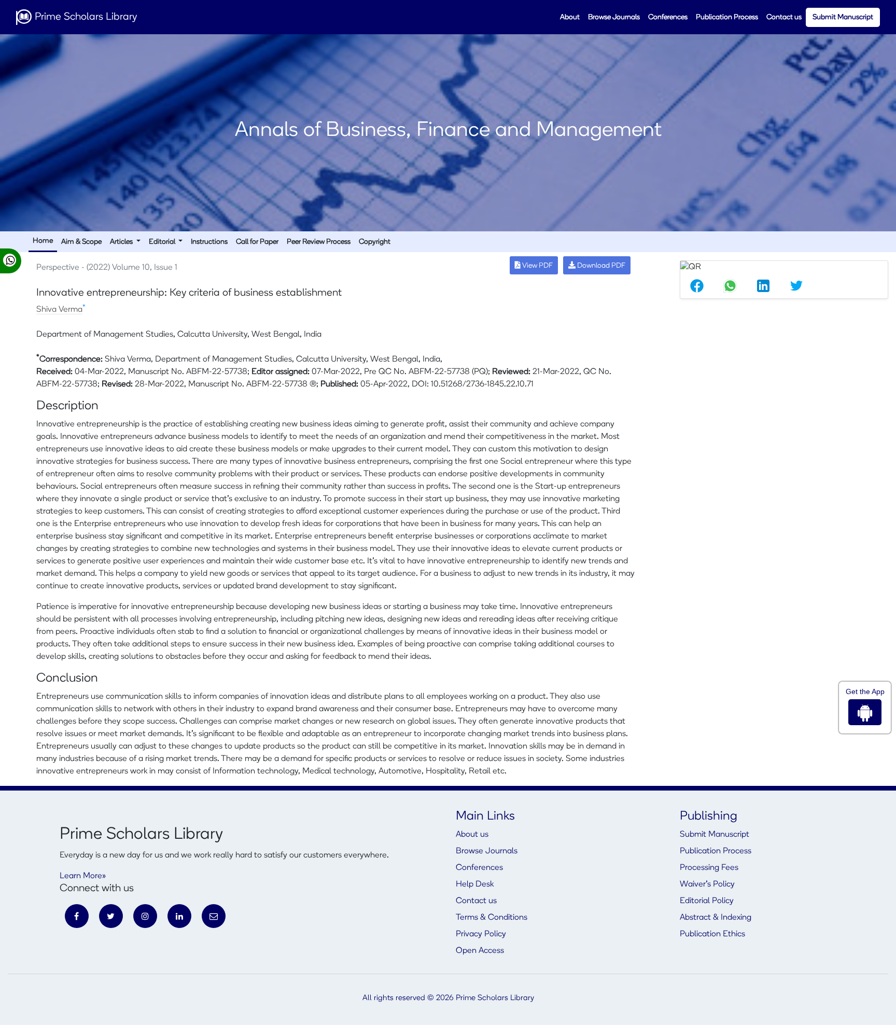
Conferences (668, 17)
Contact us (784, 17)
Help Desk (475, 884)
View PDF (537, 266)
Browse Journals (614, 17)
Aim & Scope (81, 242)
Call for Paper (257, 242)
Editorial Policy (707, 901)
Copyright (374, 242)
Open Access (480, 951)
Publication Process (727, 17)
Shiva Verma (59, 310)
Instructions (209, 242)
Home (43, 241)
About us (472, 834)
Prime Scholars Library (84, 17)
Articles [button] (122, 242)
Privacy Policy (481, 934)
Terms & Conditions (491, 917)
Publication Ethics (712, 934)
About (570, 17)
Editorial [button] (163, 242)
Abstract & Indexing (715, 917)
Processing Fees (709, 868)
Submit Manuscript (843, 17)
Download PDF (600, 266)
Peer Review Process (319, 242)
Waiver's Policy (707, 884)
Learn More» (83, 876)
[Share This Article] (696, 285)
